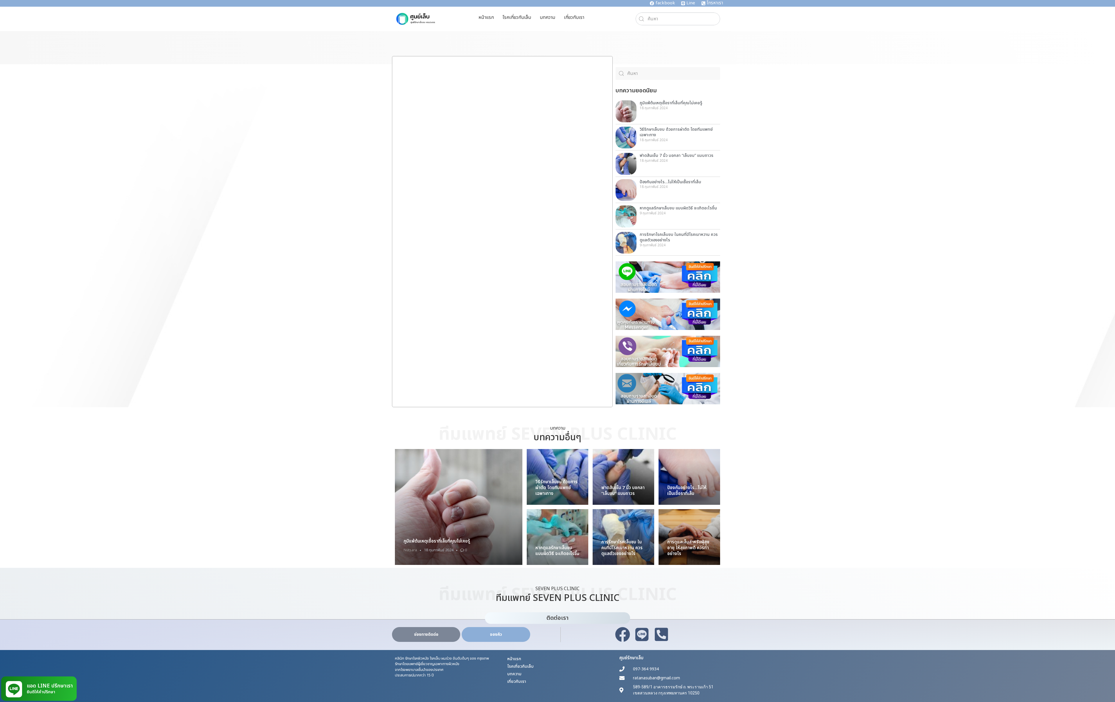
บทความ (547, 17)
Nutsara (410, 550)
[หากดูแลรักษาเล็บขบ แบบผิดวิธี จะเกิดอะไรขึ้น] (557, 537)
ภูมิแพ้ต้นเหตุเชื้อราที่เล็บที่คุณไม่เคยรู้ (671, 103)
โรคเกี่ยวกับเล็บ (517, 17)
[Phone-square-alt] (661, 634)
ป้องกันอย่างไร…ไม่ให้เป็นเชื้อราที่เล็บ (670, 182)
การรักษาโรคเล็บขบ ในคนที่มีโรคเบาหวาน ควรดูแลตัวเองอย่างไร (679, 237)
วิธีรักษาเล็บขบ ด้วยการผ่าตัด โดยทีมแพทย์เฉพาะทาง (676, 132)
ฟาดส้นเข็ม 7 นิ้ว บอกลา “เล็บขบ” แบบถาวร (676, 155)
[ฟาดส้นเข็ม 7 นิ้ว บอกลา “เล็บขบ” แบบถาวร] (623, 477)
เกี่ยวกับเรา (574, 17)
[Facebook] (622, 634)
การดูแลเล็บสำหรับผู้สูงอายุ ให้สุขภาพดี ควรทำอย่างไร (688, 548)
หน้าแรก (486, 17)
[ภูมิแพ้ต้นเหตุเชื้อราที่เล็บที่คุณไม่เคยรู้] (458, 507)
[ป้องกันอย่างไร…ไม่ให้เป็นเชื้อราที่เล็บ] (689, 477)
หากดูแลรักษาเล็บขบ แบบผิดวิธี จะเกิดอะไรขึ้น (678, 208)
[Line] (642, 634)
